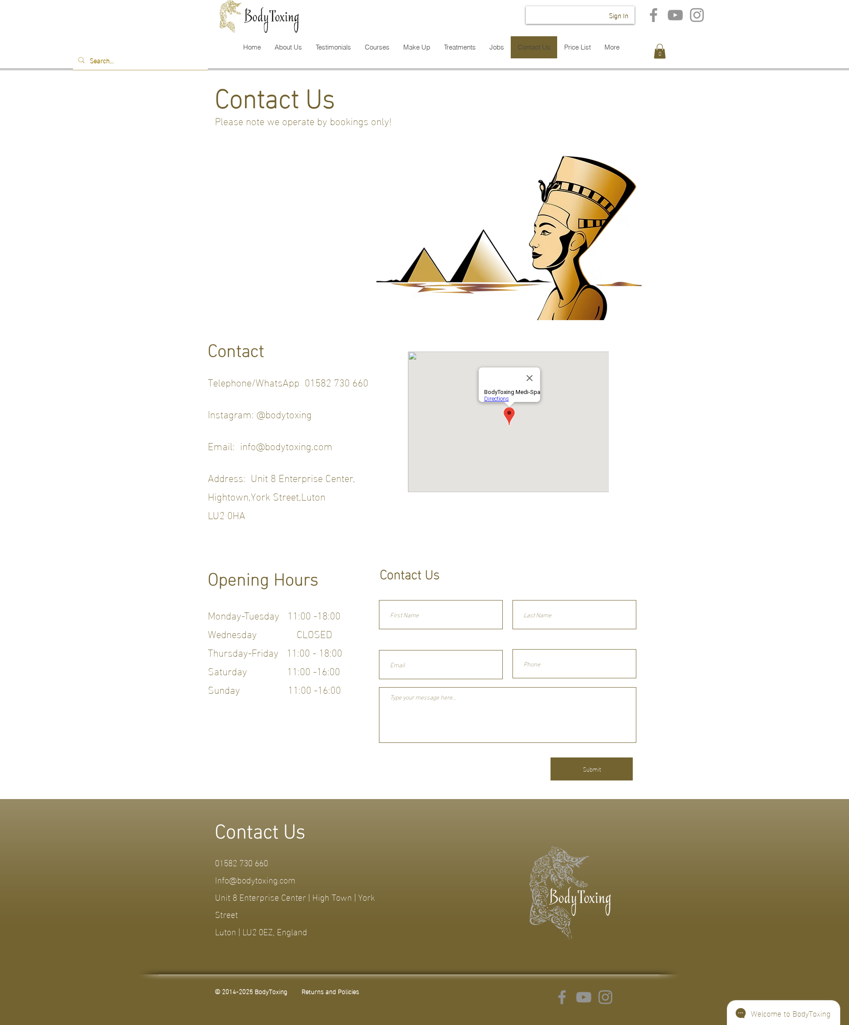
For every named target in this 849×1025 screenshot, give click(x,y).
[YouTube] (675, 15)
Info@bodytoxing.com (255, 879)
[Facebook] (653, 15)
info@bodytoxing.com (286, 445)
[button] (660, 51)
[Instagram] (697, 15)
